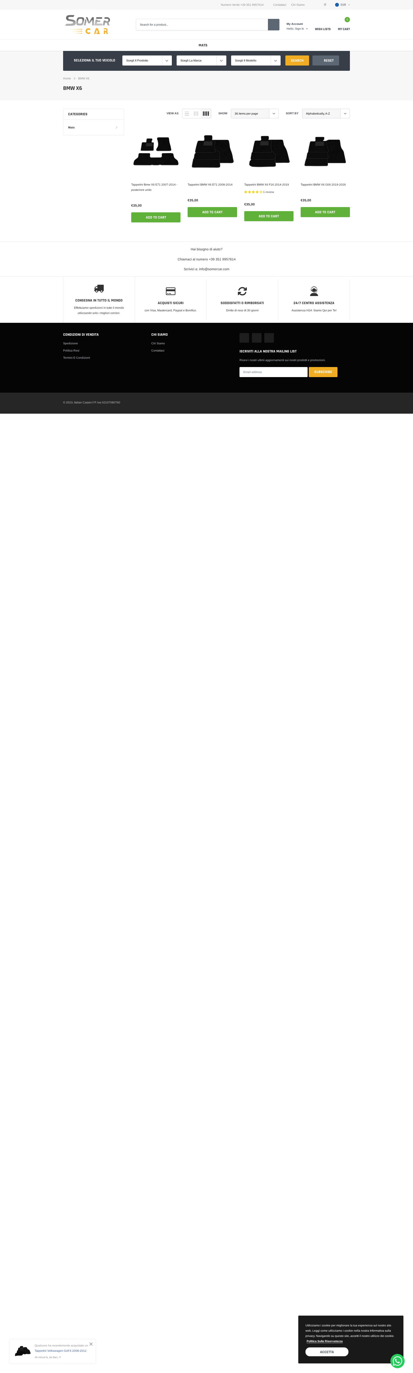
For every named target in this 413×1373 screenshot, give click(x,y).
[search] (273, 24)
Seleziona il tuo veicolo (94, 60)
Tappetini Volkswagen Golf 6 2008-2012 (61, 1350)
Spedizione (70, 343)
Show (222, 113)
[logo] (87, 24)
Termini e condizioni (76, 357)
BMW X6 (83, 78)
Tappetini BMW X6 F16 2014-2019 (266, 184)
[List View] (186, 113)
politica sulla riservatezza (325, 1341)
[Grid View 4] (206, 113)
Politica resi (71, 350)
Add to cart (156, 217)
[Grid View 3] (196, 113)
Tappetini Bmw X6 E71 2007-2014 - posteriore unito (154, 187)
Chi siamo (158, 343)
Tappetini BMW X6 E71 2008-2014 (210, 184)
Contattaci (279, 4)
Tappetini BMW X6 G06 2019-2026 (323, 184)
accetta (327, 1352)
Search (297, 60)
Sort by (292, 113)
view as (173, 113)
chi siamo (298, 4)
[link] (155, 152)
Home (67, 78)
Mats (203, 45)
